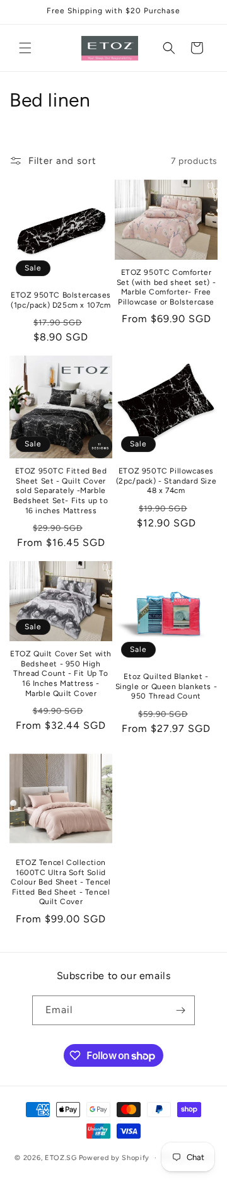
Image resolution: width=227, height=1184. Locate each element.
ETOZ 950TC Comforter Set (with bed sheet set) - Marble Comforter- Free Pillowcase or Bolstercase (166, 287)
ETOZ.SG (61, 1158)
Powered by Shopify (114, 1158)
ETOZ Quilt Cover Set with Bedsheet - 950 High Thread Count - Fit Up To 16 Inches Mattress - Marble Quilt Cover (61, 673)
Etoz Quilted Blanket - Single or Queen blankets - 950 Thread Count (166, 686)
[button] (25, 48)
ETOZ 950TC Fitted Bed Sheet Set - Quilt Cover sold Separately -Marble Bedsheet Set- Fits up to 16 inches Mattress (60, 490)
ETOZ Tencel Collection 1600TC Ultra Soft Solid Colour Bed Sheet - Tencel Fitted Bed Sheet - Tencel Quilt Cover (61, 882)
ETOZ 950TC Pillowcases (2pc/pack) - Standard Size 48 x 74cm (166, 481)
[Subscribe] (180, 1010)
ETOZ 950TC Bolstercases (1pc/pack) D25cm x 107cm (61, 300)
